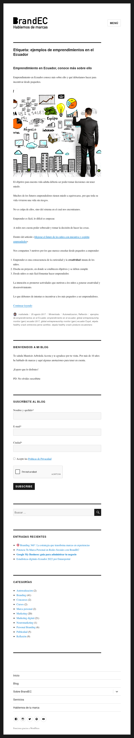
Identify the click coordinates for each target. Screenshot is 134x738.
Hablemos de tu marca (26, 707)
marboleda (23, 314)
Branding (21, 595)
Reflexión (82, 314)
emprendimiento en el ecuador (61, 317)
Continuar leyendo (22, 305)
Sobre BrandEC (22, 691)
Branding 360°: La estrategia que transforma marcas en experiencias (54, 545)
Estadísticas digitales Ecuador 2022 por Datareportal (43, 559)
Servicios (18, 699)
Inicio (16, 675)
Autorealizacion (70, 314)
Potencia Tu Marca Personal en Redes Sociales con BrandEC (48, 549)
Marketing (22, 613)
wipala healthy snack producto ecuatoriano (72, 324)
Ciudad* (17, 442)
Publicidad (22, 631)
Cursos (20, 604)
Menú (114, 23)
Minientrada (54, 314)
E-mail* (17, 426)
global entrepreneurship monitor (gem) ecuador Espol (66, 321)
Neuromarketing (25, 622)
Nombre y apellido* (23, 410)
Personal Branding (26, 627)
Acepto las (34, 458)
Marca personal (24, 608)
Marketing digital (25, 618)
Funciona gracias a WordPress (26, 728)
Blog (16, 683)
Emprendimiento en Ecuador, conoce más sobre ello (52, 68)
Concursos (22, 599)
